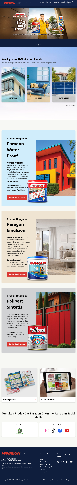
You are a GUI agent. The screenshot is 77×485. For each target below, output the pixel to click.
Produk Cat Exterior (46, 462)
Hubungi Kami (68, 3)
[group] (13, 84)
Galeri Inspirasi (48, 399)
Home (41, 2)
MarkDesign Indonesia (69, 480)
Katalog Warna (9, 399)
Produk (49, 2)
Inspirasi (57, 2)
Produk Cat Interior (46, 464)
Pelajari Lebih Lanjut (17, 197)
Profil (45, 2)
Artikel (63, 2)
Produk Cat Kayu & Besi (47, 467)
